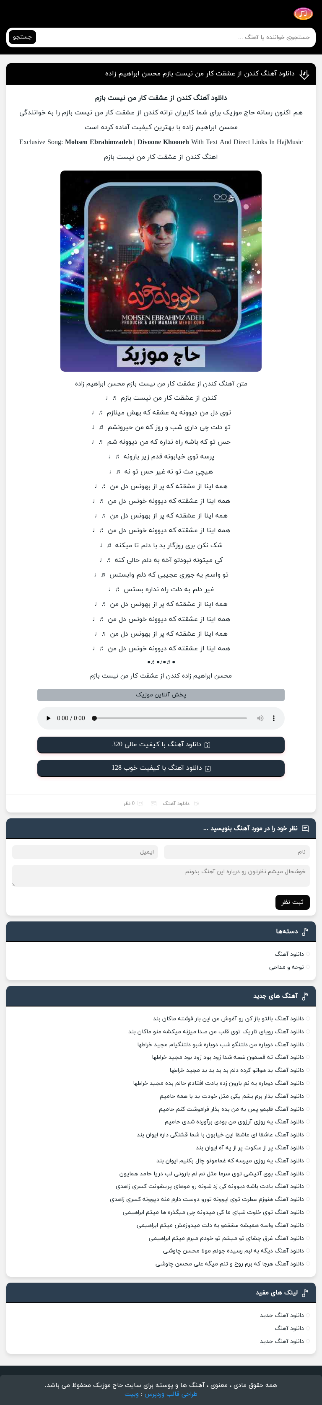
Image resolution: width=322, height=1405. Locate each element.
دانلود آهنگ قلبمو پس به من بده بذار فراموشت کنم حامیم (231, 1109)
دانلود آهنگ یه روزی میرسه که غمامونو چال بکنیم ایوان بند (230, 1161)
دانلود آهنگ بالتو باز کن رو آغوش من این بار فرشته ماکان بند (228, 1019)
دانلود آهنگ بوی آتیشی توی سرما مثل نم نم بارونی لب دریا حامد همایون (211, 1174)
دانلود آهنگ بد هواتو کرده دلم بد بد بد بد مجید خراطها (236, 1070)
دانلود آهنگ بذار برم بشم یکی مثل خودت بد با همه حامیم (232, 1096)
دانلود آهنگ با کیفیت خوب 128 (157, 768)
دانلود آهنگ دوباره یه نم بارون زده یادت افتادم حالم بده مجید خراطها (218, 1083)
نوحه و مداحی (286, 967)
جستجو (22, 37)
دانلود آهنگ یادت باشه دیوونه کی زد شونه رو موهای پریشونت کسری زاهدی (210, 1186)
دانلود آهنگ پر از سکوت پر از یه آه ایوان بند (250, 1148)
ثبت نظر (293, 902)
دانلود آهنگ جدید (282, 1316)
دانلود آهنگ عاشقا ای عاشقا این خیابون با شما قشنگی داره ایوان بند (220, 1135)
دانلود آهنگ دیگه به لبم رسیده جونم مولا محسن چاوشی (233, 1251)
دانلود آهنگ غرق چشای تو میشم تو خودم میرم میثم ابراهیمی (226, 1238)
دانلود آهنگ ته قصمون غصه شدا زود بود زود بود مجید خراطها (228, 1057)
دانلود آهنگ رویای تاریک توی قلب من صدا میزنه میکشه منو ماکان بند (216, 1032)
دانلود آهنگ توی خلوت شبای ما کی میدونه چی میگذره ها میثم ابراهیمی (213, 1212)
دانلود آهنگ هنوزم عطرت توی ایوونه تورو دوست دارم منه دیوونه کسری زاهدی (207, 1199)
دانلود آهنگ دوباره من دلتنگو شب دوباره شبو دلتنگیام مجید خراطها (220, 1045)
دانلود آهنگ (176, 803)
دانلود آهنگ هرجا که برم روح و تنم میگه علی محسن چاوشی (230, 1264)
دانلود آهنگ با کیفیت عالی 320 (157, 744)
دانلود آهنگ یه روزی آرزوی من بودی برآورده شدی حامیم (234, 1122)
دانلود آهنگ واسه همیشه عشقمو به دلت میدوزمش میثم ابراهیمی (220, 1225)
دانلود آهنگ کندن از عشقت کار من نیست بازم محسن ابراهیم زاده (200, 73)
